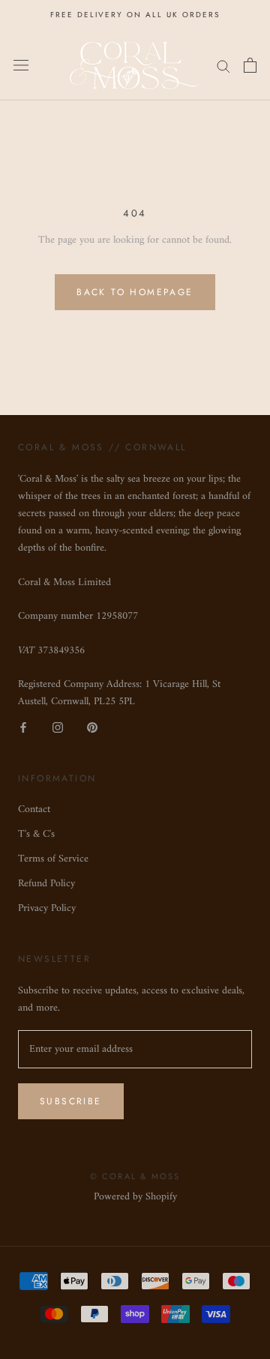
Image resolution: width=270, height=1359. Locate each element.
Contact (34, 809)
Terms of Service (53, 859)
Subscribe (71, 1101)
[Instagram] (57, 727)
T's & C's (36, 834)
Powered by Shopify (135, 1196)
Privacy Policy (47, 908)
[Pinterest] (92, 727)
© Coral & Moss (135, 1176)
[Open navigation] (21, 65)
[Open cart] (250, 65)
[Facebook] (23, 727)
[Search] (223, 65)
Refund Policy (46, 884)
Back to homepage (134, 292)
